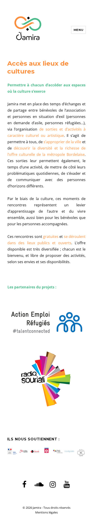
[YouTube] (66, 484)
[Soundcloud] (39, 484)
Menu (78, 30)
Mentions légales (46, 512)
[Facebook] (24, 484)
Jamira (37, 508)
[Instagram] (52, 484)
